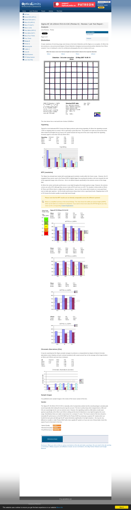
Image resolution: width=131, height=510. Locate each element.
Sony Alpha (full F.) (30, 33)
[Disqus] (74, 473)
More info (59, 507)
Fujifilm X (27, 49)
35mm (63, 54)
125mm (93, 54)
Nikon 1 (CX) (28, 27)
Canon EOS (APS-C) (30, 17)
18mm (49, 54)
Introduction (90, 34)
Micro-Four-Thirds (30, 35)
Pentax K (27, 41)
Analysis (89, 38)
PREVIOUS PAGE (52, 439)
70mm (77, 54)
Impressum (100, 3)
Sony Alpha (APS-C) (30, 30)
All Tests (27, 14)
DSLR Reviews (29, 54)
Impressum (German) (35, 504)
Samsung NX (28, 46)
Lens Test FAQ (29, 59)
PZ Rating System (30, 57)
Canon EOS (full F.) (30, 19)
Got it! (122, 507)
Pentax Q (27, 43)
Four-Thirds (28, 38)
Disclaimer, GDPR (102, 5)
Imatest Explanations (67, 205)
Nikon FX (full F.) (29, 25)
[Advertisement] (29, 89)
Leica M (27, 52)
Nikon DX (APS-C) (30, 22)
